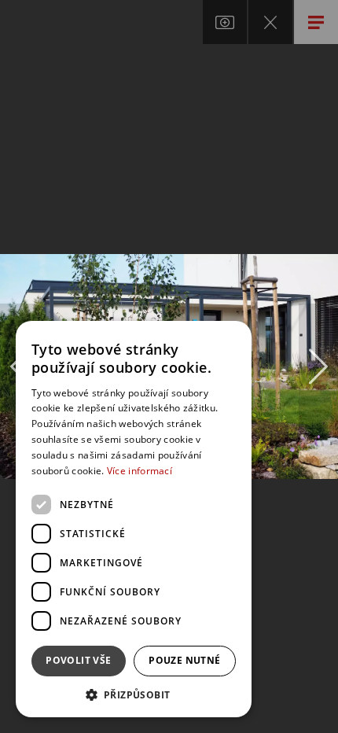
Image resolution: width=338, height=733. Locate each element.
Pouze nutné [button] (184, 660)
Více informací (139, 470)
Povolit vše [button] (78, 660)
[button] (133, 694)
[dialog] (134, 519)
